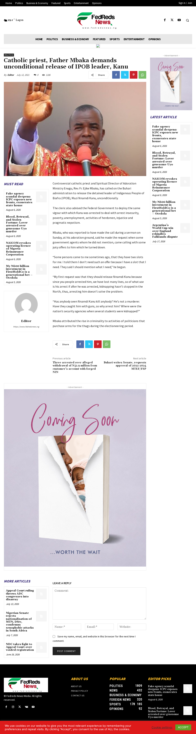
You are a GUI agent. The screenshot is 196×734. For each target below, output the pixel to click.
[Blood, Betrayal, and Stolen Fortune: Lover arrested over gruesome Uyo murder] (41, 220)
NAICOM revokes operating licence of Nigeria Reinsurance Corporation (18, 249)
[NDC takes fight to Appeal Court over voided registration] (41, 647)
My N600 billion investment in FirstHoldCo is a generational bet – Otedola (19, 272)
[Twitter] (172, 20)
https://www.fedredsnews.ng (26, 326)
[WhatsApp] (142, 75)
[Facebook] (164, 20)
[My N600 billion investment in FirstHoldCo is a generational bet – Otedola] (41, 269)
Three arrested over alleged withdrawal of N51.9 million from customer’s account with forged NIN (75, 367)
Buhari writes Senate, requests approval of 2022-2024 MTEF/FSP (125, 366)
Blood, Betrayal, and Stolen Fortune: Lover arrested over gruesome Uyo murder (17, 224)
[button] (187, 20)
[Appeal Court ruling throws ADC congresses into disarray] (41, 594)
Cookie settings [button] (162, 727)
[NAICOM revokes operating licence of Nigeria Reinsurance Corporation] (41, 246)
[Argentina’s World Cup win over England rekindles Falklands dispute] (185, 228)
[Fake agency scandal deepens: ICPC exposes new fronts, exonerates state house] (41, 197)
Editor (10, 75)
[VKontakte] (26, 707)
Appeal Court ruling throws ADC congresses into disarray (20, 595)
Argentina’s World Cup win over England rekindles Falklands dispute (165, 231)
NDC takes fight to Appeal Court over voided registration (20, 647)
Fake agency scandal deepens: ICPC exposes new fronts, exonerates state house (19, 199)
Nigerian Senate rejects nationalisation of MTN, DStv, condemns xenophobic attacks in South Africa (20, 621)
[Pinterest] (133, 75)
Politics (9, 55)
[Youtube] (179, 20)
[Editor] (26, 304)
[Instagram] (13, 707)
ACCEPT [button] (183, 727)
